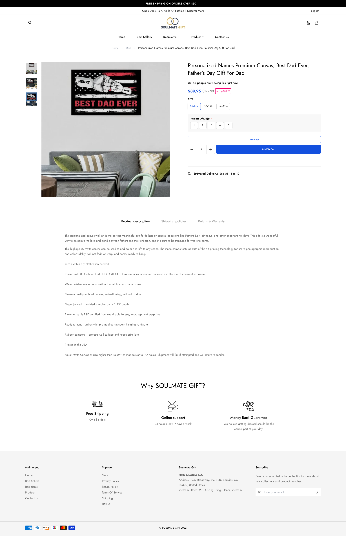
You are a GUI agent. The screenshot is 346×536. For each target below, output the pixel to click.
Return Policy (110, 487)
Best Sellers (144, 37)
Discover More (195, 11)
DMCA (106, 504)
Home (121, 37)
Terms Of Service (112, 492)
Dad (128, 48)
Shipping (107, 498)
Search (106, 475)
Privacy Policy (110, 481)
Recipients (169, 37)
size (191, 99)
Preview (254, 139)
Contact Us (222, 37)
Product (196, 37)
